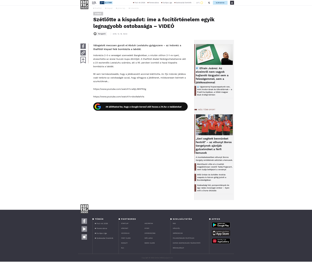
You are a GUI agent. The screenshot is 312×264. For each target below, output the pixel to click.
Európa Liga (167, 3)
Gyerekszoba (150, 233)
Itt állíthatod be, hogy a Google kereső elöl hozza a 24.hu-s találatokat (143, 106)
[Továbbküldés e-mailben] (83, 52)
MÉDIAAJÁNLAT (178, 248)
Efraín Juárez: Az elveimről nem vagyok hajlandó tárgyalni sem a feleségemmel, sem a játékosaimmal (212, 75)
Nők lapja (149, 238)
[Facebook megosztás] (83, 46)
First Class (126, 238)
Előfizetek (220, 2)
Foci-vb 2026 (140, 3)
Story (147, 228)
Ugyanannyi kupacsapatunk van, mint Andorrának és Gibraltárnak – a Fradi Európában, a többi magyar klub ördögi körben (214, 91)
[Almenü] (94, 2)
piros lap (121, 8)
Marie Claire (150, 243)
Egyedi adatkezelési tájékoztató (186, 243)
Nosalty (124, 243)
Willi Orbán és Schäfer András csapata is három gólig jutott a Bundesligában (211, 177)
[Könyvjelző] (83, 60)
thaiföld (98, 8)
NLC (122, 248)
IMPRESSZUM (178, 233)
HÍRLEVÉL (176, 228)
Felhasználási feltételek (183, 238)
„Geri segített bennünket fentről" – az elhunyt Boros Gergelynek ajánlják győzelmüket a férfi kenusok (214, 145)
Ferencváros (154, 3)
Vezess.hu (125, 233)
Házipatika (149, 223)
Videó (98, 13)
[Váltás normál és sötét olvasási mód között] (209, 2)
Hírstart (124, 228)
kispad (109, 8)
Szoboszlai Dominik (183, 3)
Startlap (124, 223)
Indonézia (134, 8)
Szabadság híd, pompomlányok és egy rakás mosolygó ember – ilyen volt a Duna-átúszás (213, 188)
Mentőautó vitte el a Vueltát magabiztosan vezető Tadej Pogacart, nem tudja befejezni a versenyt (214, 167)
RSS (174, 223)
